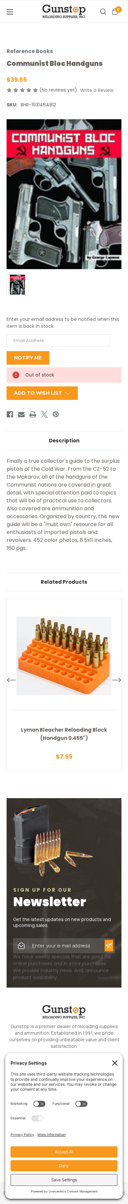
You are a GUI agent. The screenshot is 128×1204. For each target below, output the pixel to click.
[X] (44, 414)
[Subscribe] (109, 945)
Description (64, 440)
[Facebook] (10, 414)
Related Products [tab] (64, 581)
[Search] (103, 11)
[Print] (33, 414)
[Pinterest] (56, 414)
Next (116, 680)
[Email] (21, 414)
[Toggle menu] (20, 12)
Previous (11, 680)
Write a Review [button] (97, 90)
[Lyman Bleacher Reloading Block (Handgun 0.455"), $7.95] (64, 685)
